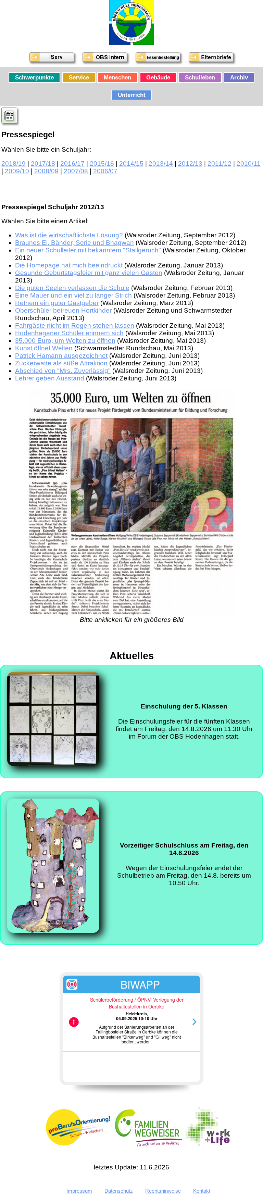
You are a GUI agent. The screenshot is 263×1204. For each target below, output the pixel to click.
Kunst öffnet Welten (44, 348)
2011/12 (219, 163)
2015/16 (102, 163)
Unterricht (132, 95)
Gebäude (158, 77)
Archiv (239, 77)
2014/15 (131, 163)
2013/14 (161, 163)
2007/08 (76, 171)
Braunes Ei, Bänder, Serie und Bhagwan (74, 242)
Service (79, 77)
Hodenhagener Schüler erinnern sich (69, 333)
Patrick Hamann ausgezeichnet (61, 355)
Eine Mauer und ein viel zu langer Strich (73, 295)
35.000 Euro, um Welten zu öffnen (65, 340)
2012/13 (190, 163)
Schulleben (200, 77)
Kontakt (201, 1191)
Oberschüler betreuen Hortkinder (63, 310)
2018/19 (13, 163)
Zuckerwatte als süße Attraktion (61, 363)
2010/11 (249, 163)
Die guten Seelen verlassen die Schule (72, 287)
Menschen (117, 77)
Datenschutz (118, 1191)
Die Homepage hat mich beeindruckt (69, 265)
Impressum (79, 1191)
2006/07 (105, 171)
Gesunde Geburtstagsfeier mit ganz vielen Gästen (88, 272)
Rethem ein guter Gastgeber (57, 302)
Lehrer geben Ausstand (49, 378)
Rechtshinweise (163, 1191)
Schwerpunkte (34, 77)
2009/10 (17, 171)
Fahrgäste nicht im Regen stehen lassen (74, 325)
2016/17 (72, 163)
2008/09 (46, 171)
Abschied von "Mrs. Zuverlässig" (63, 370)
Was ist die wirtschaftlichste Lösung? (69, 235)
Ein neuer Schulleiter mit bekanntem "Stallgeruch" (88, 250)
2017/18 (43, 163)
